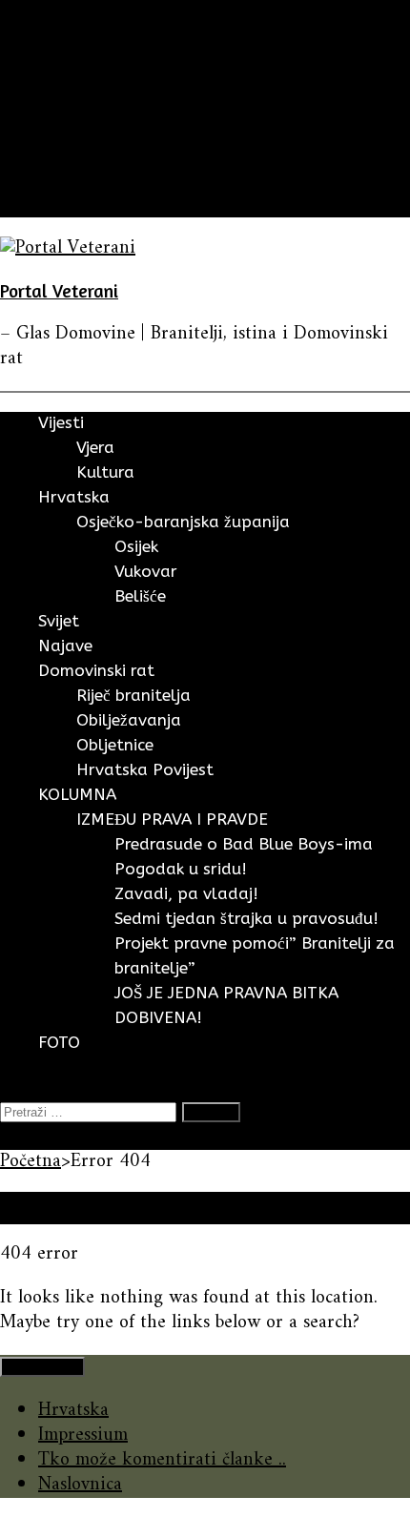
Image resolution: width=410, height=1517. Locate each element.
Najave (64, 130)
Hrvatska (73, 80)
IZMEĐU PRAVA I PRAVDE (172, 819)
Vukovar (145, 571)
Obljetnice (115, 744)
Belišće (140, 595)
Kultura (105, 472)
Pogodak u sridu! (180, 868)
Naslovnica (80, 1485)
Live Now (37, 1137)
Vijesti (62, 55)
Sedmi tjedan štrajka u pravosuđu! (246, 918)
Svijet (59, 105)
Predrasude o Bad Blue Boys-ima (243, 843)
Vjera (95, 447)
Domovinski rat (99, 155)
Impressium (83, 1435)
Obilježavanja (128, 719)
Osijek (136, 546)
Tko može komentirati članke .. (162, 1460)
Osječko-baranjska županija (183, 521)
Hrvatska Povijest (145, 769)
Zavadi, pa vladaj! (186, 893)
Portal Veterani (59, 290)
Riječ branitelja (133, 695)
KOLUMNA (83, 179)
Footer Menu (42, 1367)
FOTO (63, 204)
